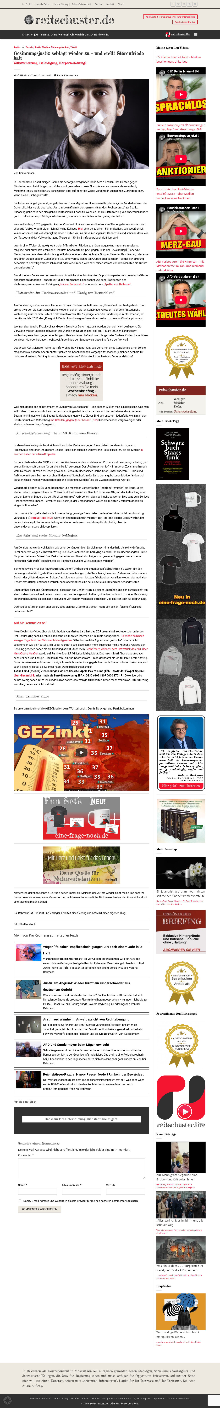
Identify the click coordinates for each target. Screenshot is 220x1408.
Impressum (159, 1398)
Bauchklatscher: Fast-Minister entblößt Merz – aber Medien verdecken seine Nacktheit (175, 193)
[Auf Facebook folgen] (172, 4)
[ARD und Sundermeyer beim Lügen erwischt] (81, 1053)
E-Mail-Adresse (71, 1185)
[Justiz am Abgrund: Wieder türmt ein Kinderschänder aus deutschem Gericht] (81, 995)
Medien (46, 47)
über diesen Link (24, 675)
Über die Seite (42, 4)
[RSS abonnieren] (189, 4)
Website (111, 1185)
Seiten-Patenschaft (81, 4)
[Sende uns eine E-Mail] (184, 4)
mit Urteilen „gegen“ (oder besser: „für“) (74, 420)
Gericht (30, 47)
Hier (80, 228)
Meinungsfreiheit (60, 47)
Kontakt (110, 4)
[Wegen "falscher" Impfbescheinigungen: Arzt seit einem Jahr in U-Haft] (81, 959)
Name (22, 1185)
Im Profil (26, 4)
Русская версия (142, 1398)
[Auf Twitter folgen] (178, 4)
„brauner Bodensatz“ (71, 284)
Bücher (98, 4)
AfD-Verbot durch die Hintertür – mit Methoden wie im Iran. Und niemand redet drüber (180, 266)
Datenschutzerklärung (178, 1398)
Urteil (74, 47)
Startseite (35, 1398)
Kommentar (26, 1155)
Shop (120, 4)
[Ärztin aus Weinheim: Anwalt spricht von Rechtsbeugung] (81, 1026)
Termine (75, 1398)
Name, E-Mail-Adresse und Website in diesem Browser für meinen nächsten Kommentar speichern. (81, 1200)
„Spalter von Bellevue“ (117, 284)
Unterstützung (60, 4)
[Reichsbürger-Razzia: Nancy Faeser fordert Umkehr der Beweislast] (81, 1081)
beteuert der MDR (42, 517)
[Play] (81, 752)
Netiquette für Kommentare (116, 1398)
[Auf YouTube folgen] (194, 4)
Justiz (17, 47)
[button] (196, 34)
